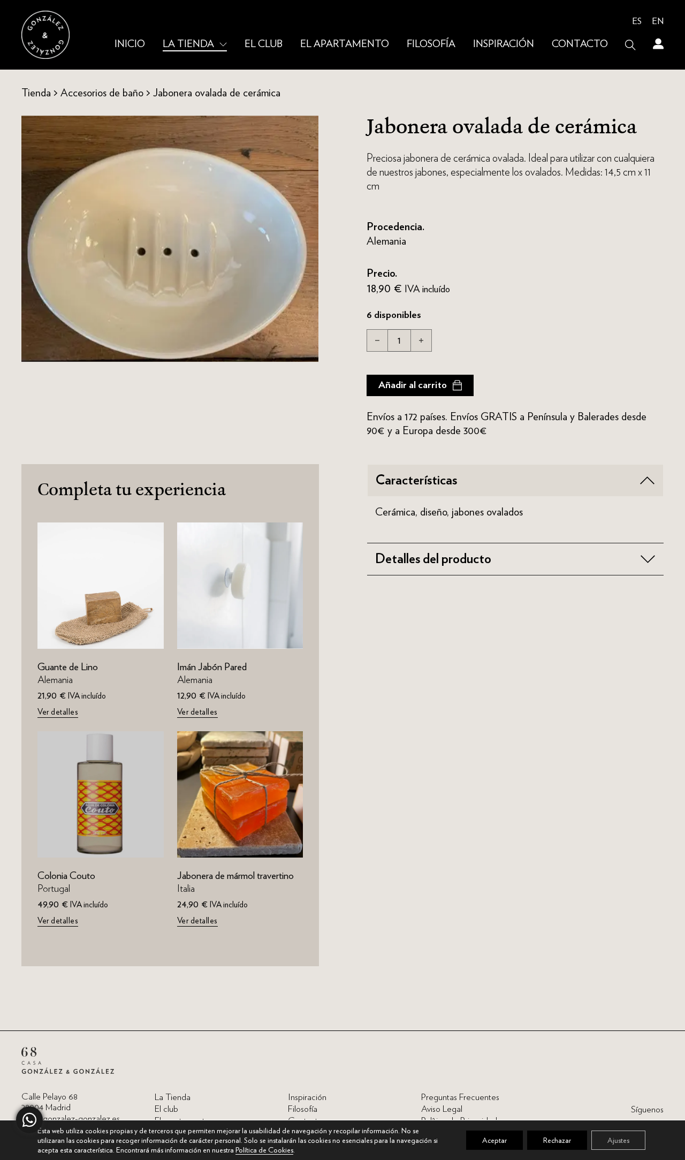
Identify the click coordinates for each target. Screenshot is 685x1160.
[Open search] (630, 45)
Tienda (36, 92)
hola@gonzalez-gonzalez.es (70, 1118)
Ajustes (618, 1140)
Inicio (130, 44)
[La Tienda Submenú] (223, 45)
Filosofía (431, 44)
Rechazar (557, 1140)
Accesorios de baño (101, 92)
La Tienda (188, 44)
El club (264, 44)
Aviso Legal (441, 1108)
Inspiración (503, 44)
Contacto (580, 44)
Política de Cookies (264, 1150)
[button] (515, 480)
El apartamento (344, 44)
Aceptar (494, 1140)
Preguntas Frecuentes (460, 1097)
